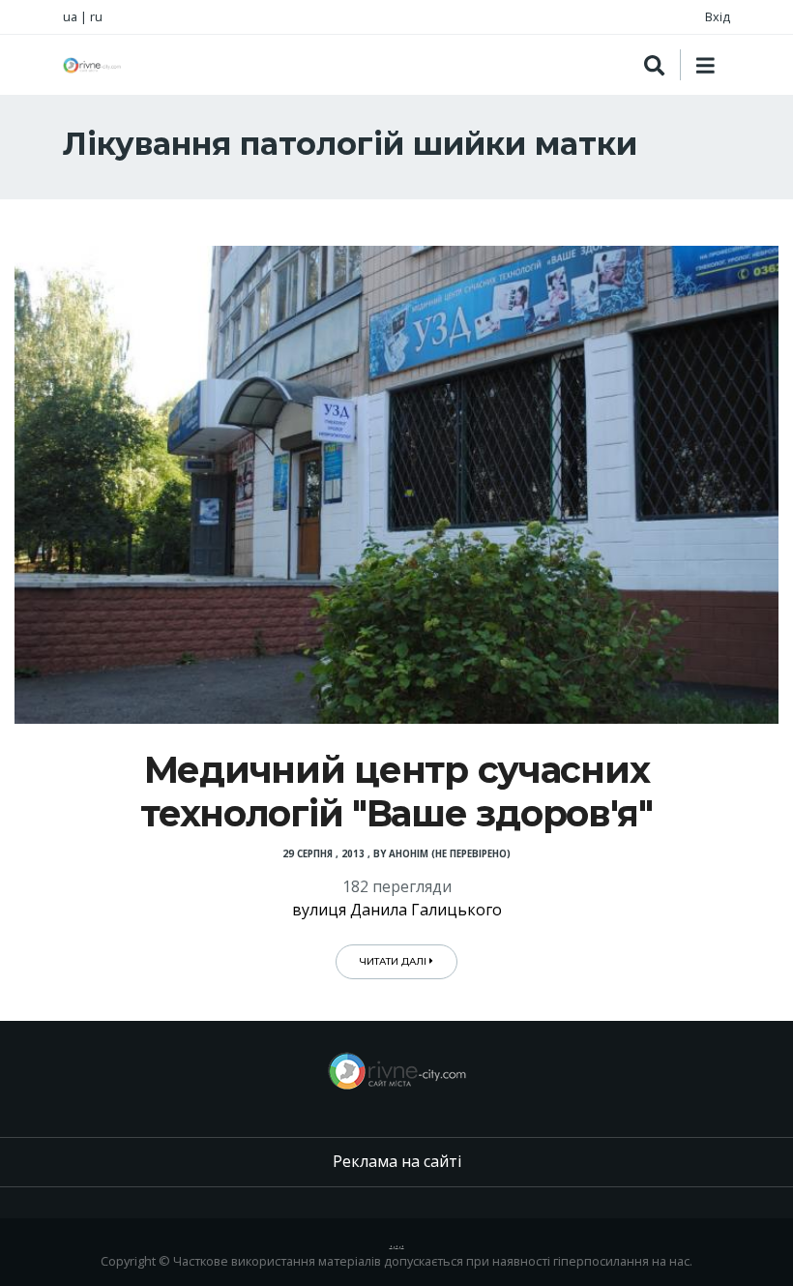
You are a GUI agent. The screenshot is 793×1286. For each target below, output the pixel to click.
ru (96, 16)
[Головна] (92, 65)
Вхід (717, 16)
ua (70, 16)
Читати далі (394, 961)
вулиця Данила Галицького (397, 909)
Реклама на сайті (397, 1161)
